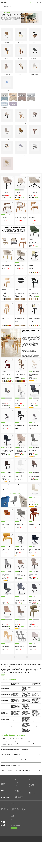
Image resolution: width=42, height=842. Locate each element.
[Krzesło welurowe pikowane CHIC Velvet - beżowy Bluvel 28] (7, 611)
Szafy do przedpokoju (32, 793)
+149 (39, 325)
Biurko (2, 779)
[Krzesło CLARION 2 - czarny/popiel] (7, 564)
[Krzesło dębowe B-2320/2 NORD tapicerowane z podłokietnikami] (21, 282)
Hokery (2, 788)
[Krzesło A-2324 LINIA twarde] (7, 308)
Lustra (16, 785)
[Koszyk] (37, 2)
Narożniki (17, 790)
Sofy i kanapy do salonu (19, 796)
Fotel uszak (2, 784)
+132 (26, 325)
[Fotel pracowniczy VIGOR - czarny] (34, 390)
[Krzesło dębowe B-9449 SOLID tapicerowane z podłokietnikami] (21, 308)
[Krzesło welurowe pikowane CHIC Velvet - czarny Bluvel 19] (7, 440)
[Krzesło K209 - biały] (21, 390)
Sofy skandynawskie (32, 779)
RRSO (9, 197)
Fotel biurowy (3, 783)
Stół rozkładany (31, 785)
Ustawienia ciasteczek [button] (4, 809)
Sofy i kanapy (17, 795)
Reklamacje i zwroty (14, 808)
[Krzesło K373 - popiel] (21, 539)
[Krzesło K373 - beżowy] (21, 182)
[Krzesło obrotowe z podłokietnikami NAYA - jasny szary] (21, 514)
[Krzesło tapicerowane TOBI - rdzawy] (34, 514)
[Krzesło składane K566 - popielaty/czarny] (34, 415)
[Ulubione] (33, 2)
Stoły (30, 783)
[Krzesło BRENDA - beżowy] (7, 182)
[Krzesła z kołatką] (14, 501)
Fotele (2, 782)
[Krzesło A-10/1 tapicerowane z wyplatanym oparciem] (34, 308)
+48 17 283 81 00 (36, 806)
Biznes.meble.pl (24, 814)
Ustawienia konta (3, 808)
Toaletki (30, 797)
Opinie (23, 810)
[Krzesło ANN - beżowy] (7, 255)
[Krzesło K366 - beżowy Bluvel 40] (34, 564)
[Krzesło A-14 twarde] (7, 364)
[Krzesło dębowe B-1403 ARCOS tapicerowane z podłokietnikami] (34, 282)
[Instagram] (4, 822)
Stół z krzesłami (31, 786)
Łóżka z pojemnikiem (18, 782)
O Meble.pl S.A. (24, 809)
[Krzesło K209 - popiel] (34, 440)
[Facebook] (1, 822)
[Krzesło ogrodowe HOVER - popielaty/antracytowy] (7, 390)
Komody (2, 790)
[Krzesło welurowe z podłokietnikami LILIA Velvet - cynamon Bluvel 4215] (7, 514)
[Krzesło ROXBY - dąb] (34, 207)
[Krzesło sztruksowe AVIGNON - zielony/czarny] (34, 232)
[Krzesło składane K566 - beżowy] (34, 364)
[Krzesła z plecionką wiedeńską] (14, 242)
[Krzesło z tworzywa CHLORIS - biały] (21, 465)
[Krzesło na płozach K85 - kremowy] (34, 490)
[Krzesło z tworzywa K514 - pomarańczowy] (7, 636)
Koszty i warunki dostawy (15, 809)
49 (25, 656)
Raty (12, 811)
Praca (22, 808)
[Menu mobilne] (40, 2)
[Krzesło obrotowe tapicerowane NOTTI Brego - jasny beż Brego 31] (21, 440)
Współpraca (23, 807)
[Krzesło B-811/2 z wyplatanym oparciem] (34, 255)
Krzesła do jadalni (3, 794)
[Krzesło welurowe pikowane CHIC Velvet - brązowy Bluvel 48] (7, 465)
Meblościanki (17, 788)
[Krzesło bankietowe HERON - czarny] (21, 415)
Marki (22, 811)
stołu (38, 689)
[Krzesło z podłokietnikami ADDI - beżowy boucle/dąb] (21, 207)
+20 (39, 272)
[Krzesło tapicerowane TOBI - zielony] (34, 611)
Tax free (12, 816)
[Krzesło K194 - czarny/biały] (7, 589)
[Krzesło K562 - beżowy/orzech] (7, 207)
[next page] (27, 657)
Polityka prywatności (14, 807)
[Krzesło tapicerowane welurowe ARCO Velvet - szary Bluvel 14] (21, 589)
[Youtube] (4, 825)
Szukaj (39, 6)
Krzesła (2, 792)
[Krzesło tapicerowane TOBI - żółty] (7, 539)
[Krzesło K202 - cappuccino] (21, 611)
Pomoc (12, 810)
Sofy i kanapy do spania (18, 797)
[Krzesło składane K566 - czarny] (7, 415)
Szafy (30, 792)
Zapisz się (14, 828)
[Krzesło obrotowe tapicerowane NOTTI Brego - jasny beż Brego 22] (34, 636)
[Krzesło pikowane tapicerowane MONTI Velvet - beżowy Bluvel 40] (21, 564)
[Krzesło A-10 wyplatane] (21, 364)
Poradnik (12, 814)
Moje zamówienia (3, 807)
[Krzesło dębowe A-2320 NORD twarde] (7, 282)
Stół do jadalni (31, 784)
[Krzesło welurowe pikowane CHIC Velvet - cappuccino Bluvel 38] (34, 465)
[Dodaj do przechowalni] (12, 178)
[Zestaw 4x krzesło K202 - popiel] (21, 636)
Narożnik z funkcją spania (19, 791)
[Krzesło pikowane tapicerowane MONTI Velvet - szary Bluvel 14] (34, 589)
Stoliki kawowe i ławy (5, 797)
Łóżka (16, 779)
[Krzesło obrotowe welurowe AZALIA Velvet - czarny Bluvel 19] (34, 539)
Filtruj (10, 174)
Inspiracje (12, 815)
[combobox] (31, 175)
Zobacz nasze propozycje (14, 234)
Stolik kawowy (31, 787)
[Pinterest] (1, 825)
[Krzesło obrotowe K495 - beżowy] (21, 255)
